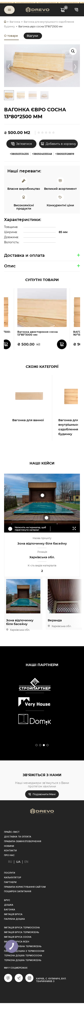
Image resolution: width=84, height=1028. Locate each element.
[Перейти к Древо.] (5, 21)
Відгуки (32, 36)
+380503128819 (64, 153)
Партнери (10, 882)
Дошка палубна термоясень (23, 946)
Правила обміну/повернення (22, 841)
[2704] (6, 344)
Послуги (9, 872)
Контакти (10, 850)
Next (75, 66)
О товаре (11, 36)
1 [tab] (37, 745)
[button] (73, 51)
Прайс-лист (12, 831)
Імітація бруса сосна (17, 936)
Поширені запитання (17, 891)
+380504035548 (42, 153)
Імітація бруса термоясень (21, 932)
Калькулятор (12, 877)
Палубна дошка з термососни (24, 951)
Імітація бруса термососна (22, 927)
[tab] (11, 36)
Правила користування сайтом (25, 886)
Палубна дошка (14, 918)
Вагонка (9, 909)
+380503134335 (19, 153)
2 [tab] (40, 745)
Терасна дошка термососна (23, 955)
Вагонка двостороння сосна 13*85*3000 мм (37, 333)
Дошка (8, 904)
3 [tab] (44, 745)
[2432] (62, 344)
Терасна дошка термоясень (22, 960)
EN (26, 861)
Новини (9, 846)
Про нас (9, 855)
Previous (8, 66)
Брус (7, 900)
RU (10, 861)
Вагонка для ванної (28, 420)
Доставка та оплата (17, 836)
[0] (63, 10)
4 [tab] (48, 745)
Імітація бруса (13, 914)
